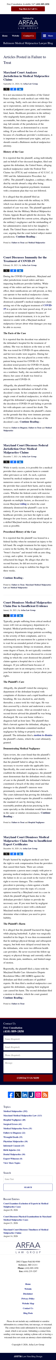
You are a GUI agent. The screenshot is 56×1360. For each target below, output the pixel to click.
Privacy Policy (28, 1298)
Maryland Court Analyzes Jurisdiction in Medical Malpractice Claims (26, 75)
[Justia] (31, 1095)
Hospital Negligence (36, 822)
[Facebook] (11, 1095)
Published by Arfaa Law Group (28, 23)
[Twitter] (18, 1095)
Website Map (28, 1303)
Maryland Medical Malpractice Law (22, 1115)
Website (15, 35)
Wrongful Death (12, 1137)
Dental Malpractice (14, 1154)
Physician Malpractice (15, 1141)
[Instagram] (38, 1095)
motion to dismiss (43, 735)
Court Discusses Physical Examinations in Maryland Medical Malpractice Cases (27, 1218)
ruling (23, 504)
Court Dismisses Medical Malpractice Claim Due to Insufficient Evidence (27, 604)
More (50, 35)
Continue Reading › (26, 236)
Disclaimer (28, 1293)
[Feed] (45, 1095)
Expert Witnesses (12, 1158)
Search (28, 1187)
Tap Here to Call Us (28, 8)
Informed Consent (13, 1145)
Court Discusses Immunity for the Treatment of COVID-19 (25, 259)
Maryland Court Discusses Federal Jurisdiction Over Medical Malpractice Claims (25, 448)
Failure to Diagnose (19, 427)
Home (5, 35)
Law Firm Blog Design (28, 1356)
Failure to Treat (18, 242)
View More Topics (11, 1162)
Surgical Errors (12, 1124)
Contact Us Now (28, 1078)
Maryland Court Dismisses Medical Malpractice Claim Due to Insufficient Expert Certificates (27, 840)
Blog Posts (28, 1313)
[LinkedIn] (24, 1095)
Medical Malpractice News (17, 1128)
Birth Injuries (11, 1149)
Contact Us (29, 35)
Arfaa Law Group (36, 1344)
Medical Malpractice (36, 242)
